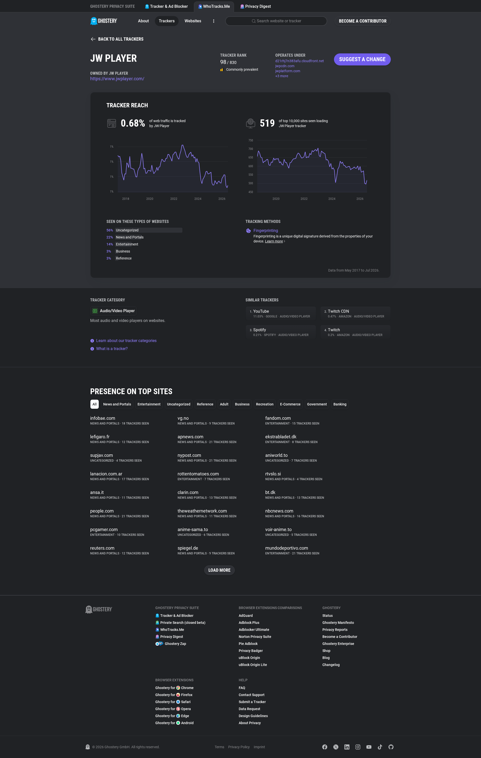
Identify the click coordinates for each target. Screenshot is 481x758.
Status (327, 616)
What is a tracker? (112, 348)
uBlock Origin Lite (253, 665)
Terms (219, 747)
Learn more (274, 241)
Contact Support (252, 695)
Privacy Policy (239, 747)
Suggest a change (362, 59)
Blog (326, 658)
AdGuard (246, 616)
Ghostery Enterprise (338, 644)
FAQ (242, 688)
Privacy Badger (251, 651)
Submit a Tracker (252, 702)
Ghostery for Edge (172, 716)
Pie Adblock (248, 644)
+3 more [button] (281, 76)
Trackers (167, 21)
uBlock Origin (249, 658)
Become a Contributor (363, 21)
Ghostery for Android (174, 723)
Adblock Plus (249, 623)
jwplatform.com (287, 71)
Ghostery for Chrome (174, 688)
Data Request (249, 709)
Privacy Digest (258, 6)
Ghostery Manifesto (338, 623)
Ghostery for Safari (173, 702)
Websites (193, 21)
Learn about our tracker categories (126, 340)
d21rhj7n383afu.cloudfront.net (299, 61)
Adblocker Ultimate (254, 630)
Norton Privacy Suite (255, 637)
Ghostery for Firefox (173, 695)
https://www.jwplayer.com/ (117, 78)
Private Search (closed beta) (182, 623)
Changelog (331, 665)
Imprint (259, 747)
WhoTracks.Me (216, 6)
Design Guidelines (253, 716)
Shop (326, 651)
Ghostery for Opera (173, 709)
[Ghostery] (103, 21)
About (143, 21)
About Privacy (250, 723)
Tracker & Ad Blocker (169, 6)
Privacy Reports (334, 630)
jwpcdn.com (284, 66)
